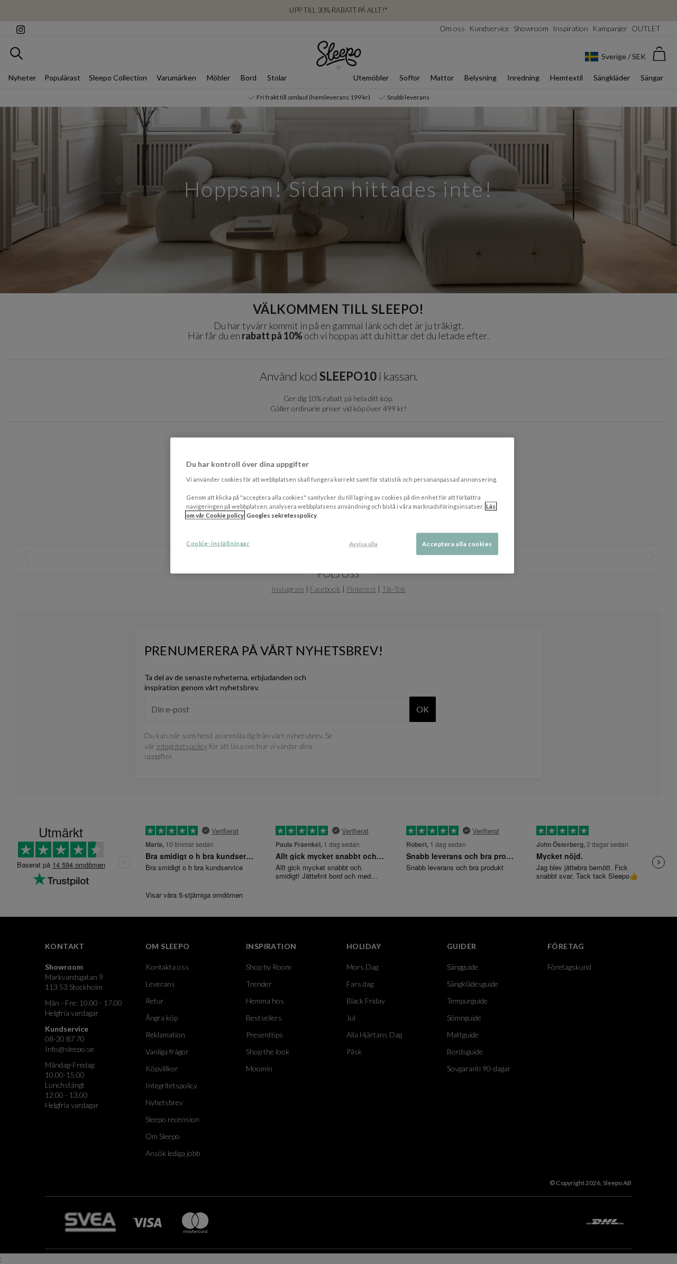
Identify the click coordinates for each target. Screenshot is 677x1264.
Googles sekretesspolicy (281, 515)
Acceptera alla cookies (457, 543)
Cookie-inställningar (218, 543)
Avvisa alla (363, 543)
